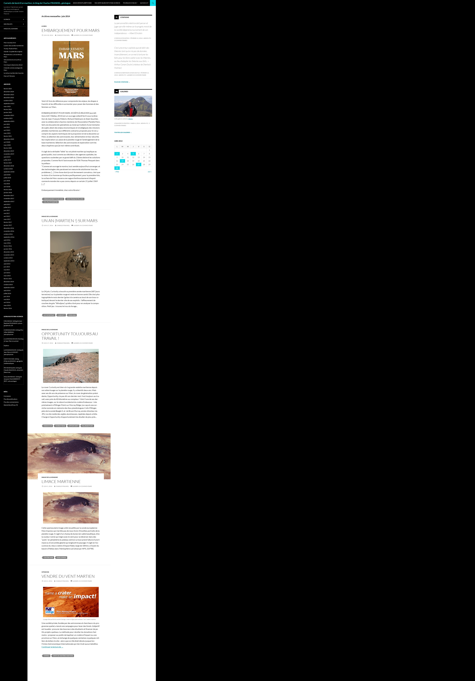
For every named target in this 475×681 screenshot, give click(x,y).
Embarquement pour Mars (70, 30)
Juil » (150, 172)
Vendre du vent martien (68, 576)
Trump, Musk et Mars (10, 48)
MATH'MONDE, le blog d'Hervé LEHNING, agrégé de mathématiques (13, 361)
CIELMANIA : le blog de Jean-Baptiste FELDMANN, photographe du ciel (13, 323)
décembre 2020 (9, 139)
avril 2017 (7, 216)
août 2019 (7, 157)
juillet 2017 (7, 207)
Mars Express (61, 557)
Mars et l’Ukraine (9, 76)
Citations (124, 17)
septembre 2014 (9, 287)
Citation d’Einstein (121, 38)
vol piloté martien (51, 202)
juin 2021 (7, 124)
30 (117, 168)
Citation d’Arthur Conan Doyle (127, 73)
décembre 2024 (9, 92)
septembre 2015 (9, 261)
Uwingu (46, 656)
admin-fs (147, 38)
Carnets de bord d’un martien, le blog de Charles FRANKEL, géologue (37, 3)
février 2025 (8, 89)
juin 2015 (7, 267)
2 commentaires (120, 40)
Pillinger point (87, 426)
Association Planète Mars (82, 3)
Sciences (7, 19)
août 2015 (7, 264)
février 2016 (8, 246)
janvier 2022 (8, 112)
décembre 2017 (9, 195)
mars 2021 (7, 133)
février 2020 (8, 148)
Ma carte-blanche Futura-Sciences (107, 3)
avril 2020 (7, 142)
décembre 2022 (9, 97)
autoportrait (49, 315)
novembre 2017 (9, 198)
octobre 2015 (8, 258)
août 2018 (7, 175)
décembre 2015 (9, 252)
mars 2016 (7, 243)
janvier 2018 (8, 192)
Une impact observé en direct (13, 65)
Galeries (124, 91)
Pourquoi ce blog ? (130, 3)
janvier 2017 (8, 225)
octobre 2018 (8, 169)
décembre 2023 (9, 94)
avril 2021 (7, 130)
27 (139, 164)
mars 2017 (7, 219)
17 (122, 161)
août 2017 (7, 204)
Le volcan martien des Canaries (14, 73)
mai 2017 (7, 213)
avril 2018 (7, 187)
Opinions (45, 572)
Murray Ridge (60, 426)
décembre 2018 (9, 166)
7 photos (130, 119)
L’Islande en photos (122, 123)
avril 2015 (7, 273)
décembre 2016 (9, 228)
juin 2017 (7, 210)
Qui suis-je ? (144, 3)
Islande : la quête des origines (13, 51)
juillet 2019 (7, 160)
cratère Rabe (48, 557)
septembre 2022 (9, 103)
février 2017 (8, 222)
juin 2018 (7, 181)
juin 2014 (7, 296)
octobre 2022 (8, 100)
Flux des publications (10, 399)
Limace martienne (61, 481)
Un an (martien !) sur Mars (69, 220)
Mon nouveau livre (10, 43)
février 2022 (8, 109)
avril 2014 (7, 302)
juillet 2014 (7, 293)
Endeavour (48, 426)
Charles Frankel (63, 35)
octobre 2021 (8, 118)
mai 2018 (7, 184)
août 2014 (7, 290)
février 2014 (8, 308)
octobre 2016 (8, 234)
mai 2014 (7, 299)
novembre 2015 (9, 255)
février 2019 (8, 163)
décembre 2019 (9, 151)
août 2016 (7, 240)
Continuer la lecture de (52, 647)
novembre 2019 (9, 154)
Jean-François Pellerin (75, 199)
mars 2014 (7, 305)
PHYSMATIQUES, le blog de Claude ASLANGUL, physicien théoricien (13, 370)
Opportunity (74, 426)
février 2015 (8, 279)
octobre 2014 (8, 284)
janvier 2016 (8, 249)
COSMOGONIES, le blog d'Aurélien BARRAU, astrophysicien (14, 332)
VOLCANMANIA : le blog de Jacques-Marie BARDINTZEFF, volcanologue (13, 379)
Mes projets (8, 24)
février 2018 (8, 189)
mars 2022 (7, 106)
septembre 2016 (9, 237)
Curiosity (61, 315)
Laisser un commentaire (83, 35)
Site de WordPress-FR (11, 405)
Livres (44, 26)
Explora (6, 345)
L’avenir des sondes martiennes (14, 46)
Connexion (7, 396)
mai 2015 (7, 270)
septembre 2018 (9, 172)
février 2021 (8, 136)
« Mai (117, 172)
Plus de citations (122, 82)
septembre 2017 (9, 201)
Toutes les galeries (123, 132)
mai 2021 (7, 127)
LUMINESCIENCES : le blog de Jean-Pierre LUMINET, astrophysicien (13, 352)
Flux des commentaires (11, 402)
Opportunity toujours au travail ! (70, 336)
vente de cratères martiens (63, 656)
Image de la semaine (50, 216)
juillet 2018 (7, 178)
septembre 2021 (9, 121)
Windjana (72, 315)
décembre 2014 (9, 281)
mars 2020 (7, 145)
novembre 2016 (9, 231)
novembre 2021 (9, 115)
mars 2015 (7, 276)
